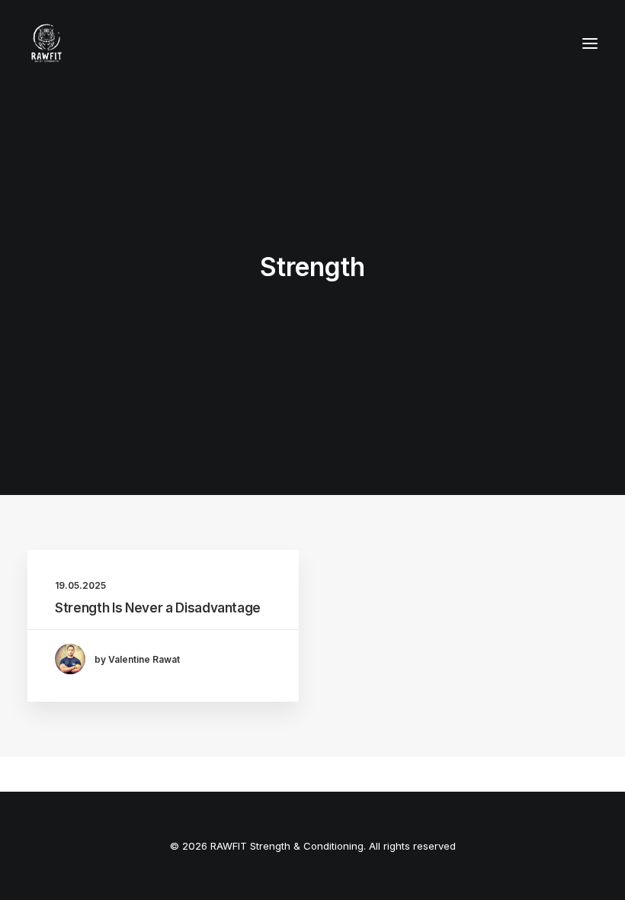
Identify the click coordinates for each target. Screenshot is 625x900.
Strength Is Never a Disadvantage (158, 608)
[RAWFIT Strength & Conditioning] (46, 43)
